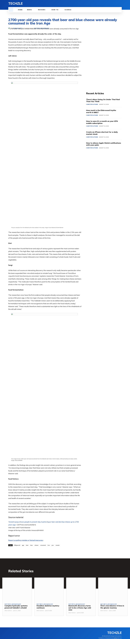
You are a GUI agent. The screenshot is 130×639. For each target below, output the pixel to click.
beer (27, 545)
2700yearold (17, 545)
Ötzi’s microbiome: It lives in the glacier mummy (112, 607)
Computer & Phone (92, 104)
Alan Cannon (8, 610)
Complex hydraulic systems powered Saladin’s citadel (16, 607)
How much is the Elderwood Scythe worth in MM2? (101, 111)
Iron (49, 545)
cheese (36, 545)
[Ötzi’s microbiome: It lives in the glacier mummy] (113, 589)
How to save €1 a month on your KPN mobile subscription (102, 122)
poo (53, 545)
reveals (57, 545)
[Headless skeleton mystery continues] (49, 589)
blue (31, 545)
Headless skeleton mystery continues (48, 607)
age (23, 545)
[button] (11, 10)
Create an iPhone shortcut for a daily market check (102, 133)
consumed (43, 545)
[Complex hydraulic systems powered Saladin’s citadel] (17, 589)
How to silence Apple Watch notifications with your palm (103, 144)
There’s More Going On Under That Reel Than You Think (103, 100)
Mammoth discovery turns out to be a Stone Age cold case (79, 608)
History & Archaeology (13, 604)
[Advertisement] (104, 55)
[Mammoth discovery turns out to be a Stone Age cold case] (81, 589)
